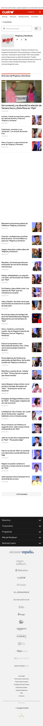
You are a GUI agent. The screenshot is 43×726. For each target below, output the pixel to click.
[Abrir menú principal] (40, 12)
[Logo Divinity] (21, 585)
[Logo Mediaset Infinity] (21, 563)
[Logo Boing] (21, 607)
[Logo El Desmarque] (21, 592)
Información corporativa (21, 679)
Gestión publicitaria (21, 690)
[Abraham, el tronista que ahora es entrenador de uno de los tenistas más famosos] (37, 266)
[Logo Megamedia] (22, 708)
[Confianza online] (21, 718)
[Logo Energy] (21, 614)
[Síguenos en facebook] (17, 39)
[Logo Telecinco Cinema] (21, 636)
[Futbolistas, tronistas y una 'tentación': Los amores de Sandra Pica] (37, 133)
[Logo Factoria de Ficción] (21, 599)
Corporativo (7, 526)
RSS (21, 693)
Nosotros (6, 520)
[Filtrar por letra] (40, 28)
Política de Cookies (21, 687)
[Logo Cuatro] (21, 577)
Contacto (21, 696)
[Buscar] (36, 28)
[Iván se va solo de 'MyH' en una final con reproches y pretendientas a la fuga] (37, 454)
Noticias (5, 16)
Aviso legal (21, 676)
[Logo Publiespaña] (21, 658)
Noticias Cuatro (9, 543)
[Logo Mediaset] (21, 553)
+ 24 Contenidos (21, 494)
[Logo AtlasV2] (21, 651)
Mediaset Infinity (23, 16)
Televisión (13, 16)
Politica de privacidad (21, 681)
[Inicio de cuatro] (8, 12)
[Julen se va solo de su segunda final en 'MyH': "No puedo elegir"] (37, 441)
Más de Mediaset (9, 537)
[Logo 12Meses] (21, 643)
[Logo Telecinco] (21, 570)
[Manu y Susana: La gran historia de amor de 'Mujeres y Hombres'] (37, 146)
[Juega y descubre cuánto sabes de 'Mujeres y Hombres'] (37, 253)
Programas (7, 531)
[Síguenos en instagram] (25, 39)
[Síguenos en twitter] (21, 39)
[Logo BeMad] (21, 621)
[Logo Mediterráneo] (21, 666)
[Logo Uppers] (21, 629)
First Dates (34, 16)
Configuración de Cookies (21, 684)
